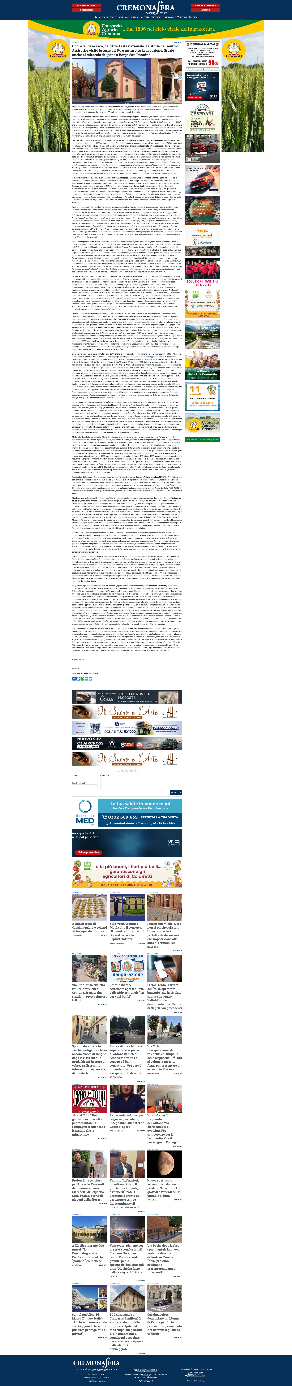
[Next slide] (178, 81)
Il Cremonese (86, 10)
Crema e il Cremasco (205, 5)
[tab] (125, 103)
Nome (74, 775)
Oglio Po (205, 10)
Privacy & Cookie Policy (195, 1381)
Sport (113, 17)
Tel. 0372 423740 (196, 1373)
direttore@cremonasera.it (147, 1371)
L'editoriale (170, 17)
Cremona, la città (86, 5)
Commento (105, 775)
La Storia (144, 17)
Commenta (176, 792)
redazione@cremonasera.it (146, 1377)
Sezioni (183, 17)
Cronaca (103, 17)
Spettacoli (156, 17)
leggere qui (153, 357)
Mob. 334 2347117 (196, 1374)
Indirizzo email (78, 783)
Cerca (194, 17)
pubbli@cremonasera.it (196, 1376)
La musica (123, 17)
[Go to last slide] (76, 81)
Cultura (133, 17)
